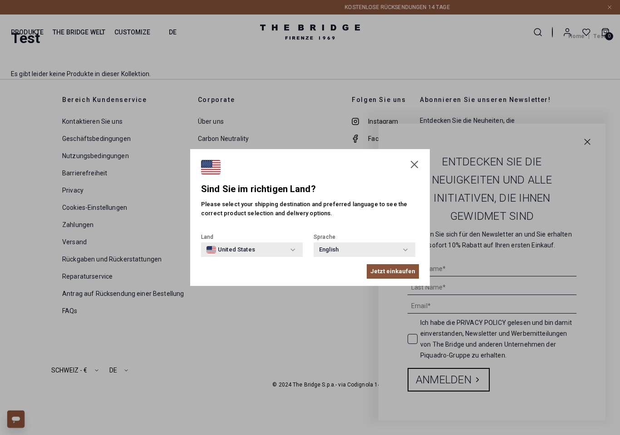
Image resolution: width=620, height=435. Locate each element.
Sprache (324, 237)
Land (207, 237)
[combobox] (231, 249)
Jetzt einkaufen (392, 271)
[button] (414, 164)
